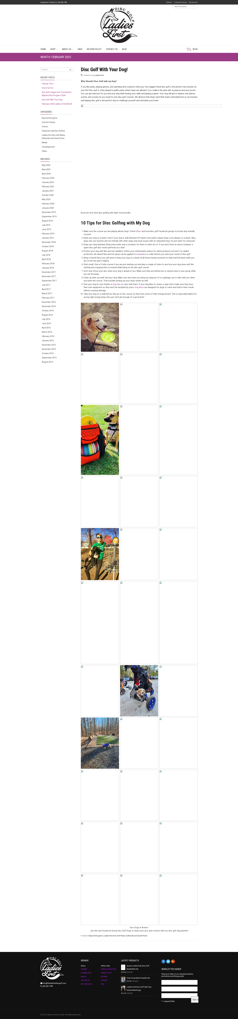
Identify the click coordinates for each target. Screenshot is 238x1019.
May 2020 (46, 199)
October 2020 (48, 195)
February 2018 (48, 263)
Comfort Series (48, 122)
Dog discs (139, 287)
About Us (66, 49)
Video (44, 151)
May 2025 (46, 169)
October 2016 (48, 310)
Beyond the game (96, 936)
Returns (104, 977)
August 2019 (47, 221)
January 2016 (48, 340)
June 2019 (46, 229)
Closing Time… (48, 84)
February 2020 (48, 204)
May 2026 (46, 165)
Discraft (84, 969)
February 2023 (48, 178)
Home (43, 49)
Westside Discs (86, 984)
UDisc (138, 231)
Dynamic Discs (86, 973)
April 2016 (46, 328)
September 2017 (49, 281)
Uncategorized (48, 147)
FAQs (80, 49)
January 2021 (48, 191)
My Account (193, 2)
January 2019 (48, 238)
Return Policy (94, 49)
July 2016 (46, 319)
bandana (142, 254)
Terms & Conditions (108, 969)
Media (44, 142)
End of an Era (47, 88)
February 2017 (48, 298)
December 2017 (49, 272)
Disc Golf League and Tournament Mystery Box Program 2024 (56, 93)
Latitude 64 (85, 980)
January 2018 (48, 268)
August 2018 (47, 251)
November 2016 (49, 306)
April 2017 (46, 289)
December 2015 (49, 345)
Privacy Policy (106, 973)
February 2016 (48, 336)
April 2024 (46, 174)
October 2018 (48, 246)
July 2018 (46, 255)
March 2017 (47, 293)
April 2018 (46, 259)
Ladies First (99, 75)
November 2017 (49, 276)
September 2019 (49, 216)
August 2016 (47, 315)
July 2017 (46, 285)
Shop (53, 49)
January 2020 (48, 208)
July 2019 (46, 225)
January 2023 (48, 182)
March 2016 (47, 332)
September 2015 (49, 358)
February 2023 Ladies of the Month (57, 104)
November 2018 (49, 242)
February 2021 (48, 186)
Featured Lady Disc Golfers (53, 131)
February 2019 (48, 234)
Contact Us (112, 49)
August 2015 (47, 362)
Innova (83, 977)
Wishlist (169, 2)
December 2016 (49, 302)
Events (45, 126)
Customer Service (180, 2)
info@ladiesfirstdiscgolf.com (54, 983)
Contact (104, 980)
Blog (124, 49)
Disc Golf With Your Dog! (104, 69)
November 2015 (49, 349)
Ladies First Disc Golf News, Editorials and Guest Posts (125, 936)
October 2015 (48, 353)
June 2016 (46, 323)
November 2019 (49, 212)
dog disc (117, 284)
